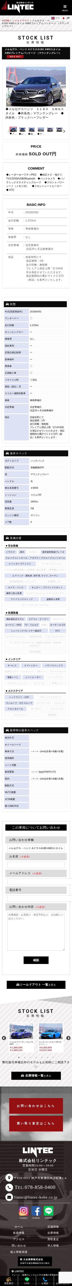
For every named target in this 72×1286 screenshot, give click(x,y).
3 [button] (30, 1057)
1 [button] (19, 1057)
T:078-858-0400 (35, 1187)
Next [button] (64, 101)
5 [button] (42, 1057)
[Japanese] (66, 17)
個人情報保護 (18, 1252)
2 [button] (24, 1057)
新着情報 (19, 1232)
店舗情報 (53, 1226)
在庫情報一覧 (37, 1075)
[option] (36, 93)
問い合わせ (19, 1245)
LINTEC (35, 1273)
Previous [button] (8, 101)
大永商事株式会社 (35, 1261)
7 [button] (53, 1057)
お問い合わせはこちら (36, 1105)
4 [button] (36, 1057)
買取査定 (53, 1239)
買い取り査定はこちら (36, 1123)
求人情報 (53, 1245)
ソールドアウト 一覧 (38, 984)
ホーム (19, 1226)
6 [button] (48, 1057)
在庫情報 (53, 1232)
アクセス (19, 1239)
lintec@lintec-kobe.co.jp (35, 1197)
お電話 (44, 1283)
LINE (27, 1283)
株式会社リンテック (38, 1160)
